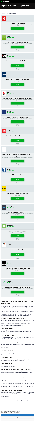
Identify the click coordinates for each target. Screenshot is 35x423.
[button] (33, 408)
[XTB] (3, 96)
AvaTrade (9, 148)
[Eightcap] (3, 285)
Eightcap (9, 281)
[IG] (3, 21)
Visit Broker (17, 28)
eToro (8, 36)
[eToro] (3, 40)
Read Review (17, 49)
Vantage (9, 244)
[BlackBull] (3, 266)
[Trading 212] (3, 210)
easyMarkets (10, 225)
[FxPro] (3, 134)
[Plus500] (3, 115)
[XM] (3, 59)
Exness (8, 188)
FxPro (8, 130)
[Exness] (3, 191)
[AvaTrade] (3, 152)
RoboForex (9, 169)
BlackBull (9, 262)
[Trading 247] (5, 1)
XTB (8, 92)
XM (8, 55)
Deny (17, 417)
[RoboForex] (3, 173)
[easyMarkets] (3, 229)
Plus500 (9, 111)
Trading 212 (9, 206)
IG (7, 17)
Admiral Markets (10, 74)
